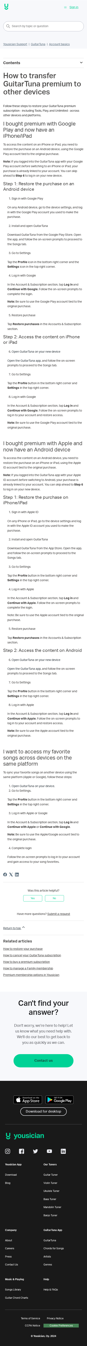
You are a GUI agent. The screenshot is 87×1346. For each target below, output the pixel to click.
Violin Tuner (50, 1183)
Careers (9, 1248)
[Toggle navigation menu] (65, 7)
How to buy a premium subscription (26, 962)
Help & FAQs (51, 1289)
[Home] (6, 7)
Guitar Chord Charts (16, 1298)
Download (11, 1175)
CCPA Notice (32, 1325)
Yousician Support (15, 44)
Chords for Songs (54, 1248)
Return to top (12, 928)
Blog (7, 1183)
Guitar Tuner (51, 1175)
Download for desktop (43, 1111)
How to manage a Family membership (28, 968)
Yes (33, 898)
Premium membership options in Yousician (31, 975)
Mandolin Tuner (52, 1207)
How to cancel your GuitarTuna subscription (32, 955)
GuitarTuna (38, 44)
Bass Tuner (50, 1199)
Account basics (59, 44)
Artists (47, 1256)
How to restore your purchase (23, 949)
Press (8, 1256)
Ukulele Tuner (51, 1191)
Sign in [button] (73, 7)
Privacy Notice (55, 1318)
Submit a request (58, 914)
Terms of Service (30, 1318)
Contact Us (11, 1264)
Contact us (43, 1060)
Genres (48, 1264)
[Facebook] (5, 874)
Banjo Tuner (50, 1215)
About (8, 1240)
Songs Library (13, 1289)
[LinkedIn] (17, 874)
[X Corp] (11, 874)
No (54, 898)
